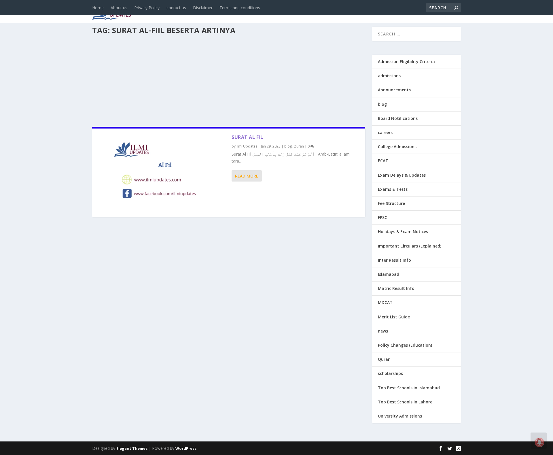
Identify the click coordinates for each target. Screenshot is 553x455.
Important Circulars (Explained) (409, 246)
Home (98, 7)
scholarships (390, 373)
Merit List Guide (394, 317)
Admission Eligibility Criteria (406, 61)
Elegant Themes (131, 448)
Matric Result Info (396, 288)
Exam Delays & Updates (402, 175)
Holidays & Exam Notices (403, 231)
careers (239, 12)
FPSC (382, 217)
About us (119, 7)
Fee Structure (391, 203)
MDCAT (385, 302)
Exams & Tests (317, 12)
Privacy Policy (147, 7)
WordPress (185, 448)
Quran (298, 146)
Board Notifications (398, 118)
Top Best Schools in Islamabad (409, 387)
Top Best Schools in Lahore (405, 402)
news (193, 12)
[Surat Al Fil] (162, 172)
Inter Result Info (394, 260)
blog (215, 12)
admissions (271, 12)
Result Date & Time (427, 12)
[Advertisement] (228, 79)
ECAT (383, 160)
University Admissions (400, 416)
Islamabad (388, 274)
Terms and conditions (239, 7)
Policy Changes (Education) (405, 345)
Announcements (369, 12)
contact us (176, 7)
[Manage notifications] (539, 442)
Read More (246, 176)
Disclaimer (203, 7)
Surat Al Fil (247, 137)
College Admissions (397, 146)
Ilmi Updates (246, 146)
